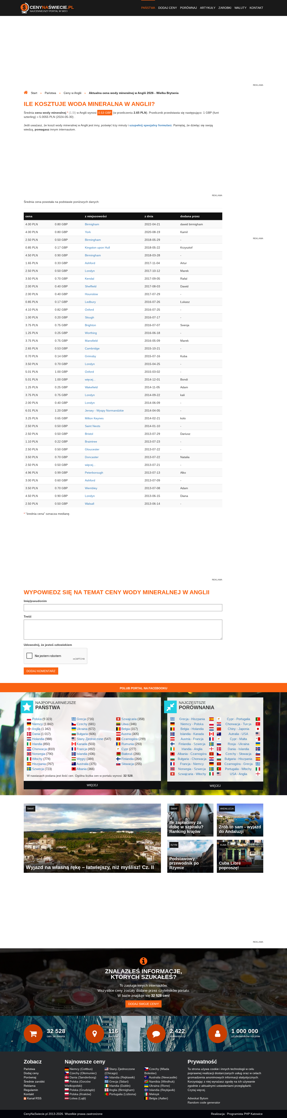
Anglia (36, 729)
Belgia (125, 729)
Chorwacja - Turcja (238, 724)
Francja (82, 749)
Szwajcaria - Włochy (192, 774)
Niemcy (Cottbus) (81, 1069)
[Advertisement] (143, 53)
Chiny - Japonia (238, 729)
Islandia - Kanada (192, 734)
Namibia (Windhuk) (162, 1081)
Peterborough (94, 472)
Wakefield (91, 387)
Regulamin (31, 1090)
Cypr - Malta (238, 739)
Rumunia (127, 744)
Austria (126, 734)
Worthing (91, 333)
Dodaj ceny (167, 7)
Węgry (81, 759)
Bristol (89, 433)
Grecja (81, 719)
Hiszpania (39, 764)
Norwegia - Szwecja (192, 769)
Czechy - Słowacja (238, 754)
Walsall (89, 503)
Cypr (124, 749)
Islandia (82, 754)
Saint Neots (92, 426)
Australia (82, 764)
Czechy (82, 724)
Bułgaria (82, 734)
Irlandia (37, 744)
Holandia (38, 739)
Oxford (89, 309)
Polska (37, 719)
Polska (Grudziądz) (82, 1090)
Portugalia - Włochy (238, 769)
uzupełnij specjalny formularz (150, 125)
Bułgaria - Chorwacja (192, 759)
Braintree (91, 441)
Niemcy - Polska (191, 724)
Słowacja (127, 764)
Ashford (90, 263)
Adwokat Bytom (198, 1098)
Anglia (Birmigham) (121, 1090)
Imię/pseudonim (35, 601)
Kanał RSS (34, 1098)
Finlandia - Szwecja (192, 744)
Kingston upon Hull (97, 247)
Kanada (82, 744)
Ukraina (82, 729)
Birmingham (93, 239)
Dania (36, 734)
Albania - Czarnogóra (192, 754)
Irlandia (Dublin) (119, 1085)
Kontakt (256, 7)
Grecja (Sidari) (119, 1081)
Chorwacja (39, 749)
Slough (89, 317)
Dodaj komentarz (40, 671)
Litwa (125, 724)
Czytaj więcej (196, 1090)
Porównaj (188, 7)
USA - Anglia (238, 774)
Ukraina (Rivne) (159, 1085)
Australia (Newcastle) (163, 1077)
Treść (28, 616)
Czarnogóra (129, 739)
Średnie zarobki (34, 1081)
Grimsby (90, 356)
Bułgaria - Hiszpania (238, 759)
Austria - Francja (192, 739)
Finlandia (127, 759)
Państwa (148, 7)
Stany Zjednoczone (90, 739)
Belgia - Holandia (192, 729)
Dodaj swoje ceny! (143, 1004)
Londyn (90, 270)
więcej (92, 785)
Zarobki (225, 7)
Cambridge (92, 348)
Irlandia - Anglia (192, 749)
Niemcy (37, 724)
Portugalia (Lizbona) (122, 1094)
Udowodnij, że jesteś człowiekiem (48, 644)
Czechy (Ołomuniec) (83, 1073)
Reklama (30, 1085)
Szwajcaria (129, 719)
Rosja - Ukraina (238, 744)
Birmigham (92, 224)
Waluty (240, 7)
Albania (81, 769)
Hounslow (91, 294)
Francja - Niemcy (192, 764)
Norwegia (38, 754)
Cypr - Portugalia (238, 719)
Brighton (90, 325)
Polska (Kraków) (80, 1094)
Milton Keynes (94, 418)
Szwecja (38, 769)
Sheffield (90, 286)
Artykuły (207, 7)
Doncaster (92, 457)
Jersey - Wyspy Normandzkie (104, 410)
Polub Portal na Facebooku (143, 688)
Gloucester (92, 449)
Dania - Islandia (238, 749)
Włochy (37, 759)
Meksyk (154, 1094)
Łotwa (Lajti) (78, 1098)
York (88, 232)
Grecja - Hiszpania (192, 719)
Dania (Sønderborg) (83, 1077)
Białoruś (127, 754)
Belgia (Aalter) (158, 1098)
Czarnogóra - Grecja (238, 764)
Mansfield (91, 340)
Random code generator (204, 1102)
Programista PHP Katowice (245, 1113)
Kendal (89, 278)
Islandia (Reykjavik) (162, 1090)
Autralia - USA (238, 734)
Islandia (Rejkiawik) (122, 1077)
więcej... (90, 379)
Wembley (91, 488)
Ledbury (90, 302)
